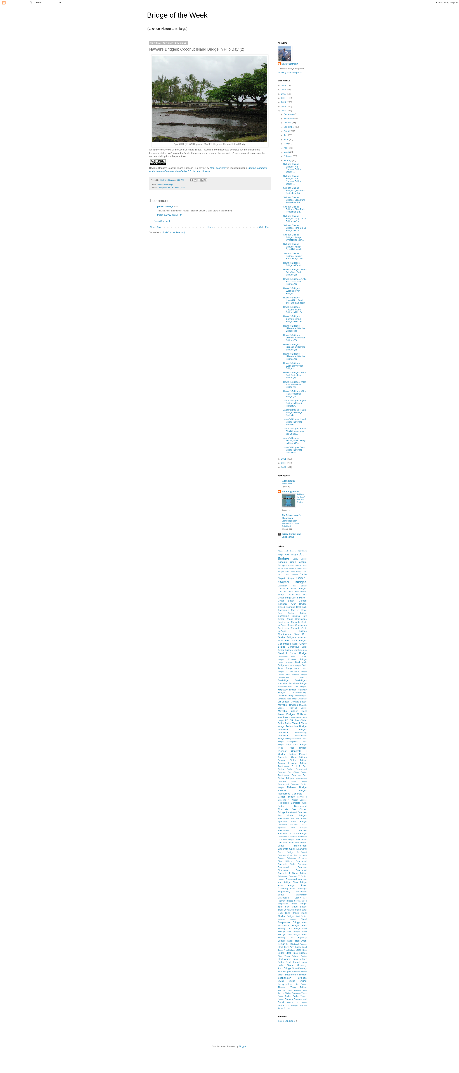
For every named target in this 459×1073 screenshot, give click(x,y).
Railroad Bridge (297, 787)
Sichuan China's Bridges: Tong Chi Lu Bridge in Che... (294, 219)
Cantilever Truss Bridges (292, 588)
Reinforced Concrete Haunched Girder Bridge (292, 842)
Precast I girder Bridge (292, 763)
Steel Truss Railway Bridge (292, 956)
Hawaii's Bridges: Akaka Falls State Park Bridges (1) (295, 282)
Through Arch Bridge (297, 984)
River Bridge (300, 882)
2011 (284, 459)
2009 (284, 467)
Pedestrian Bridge (165, 184)
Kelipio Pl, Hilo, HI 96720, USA (172, 188)
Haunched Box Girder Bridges (292, 686)
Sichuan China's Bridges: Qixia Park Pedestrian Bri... (294, 190)
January (288, 160)
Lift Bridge (302, 699)
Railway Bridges (292, 790)
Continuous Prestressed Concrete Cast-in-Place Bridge (292, 622)
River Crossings (298, 888)
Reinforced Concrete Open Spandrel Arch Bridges (292, 855)
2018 (284, 85)
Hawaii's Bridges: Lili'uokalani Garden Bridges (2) (294, 347)
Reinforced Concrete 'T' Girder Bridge (292, 795)
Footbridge (283, 680)
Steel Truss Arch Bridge (290, 947)
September (289, 127)
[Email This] (191, 180)
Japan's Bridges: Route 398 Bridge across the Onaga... (294, 431)
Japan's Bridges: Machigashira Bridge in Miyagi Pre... (294, 441)
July (286, 135)
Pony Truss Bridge (296, 744)
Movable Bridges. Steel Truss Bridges (292, 712)
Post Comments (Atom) (173, 232)
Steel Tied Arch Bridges (296, 944)
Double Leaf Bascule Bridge (292, 674)
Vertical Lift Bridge (297, 1002)
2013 (284, 106)
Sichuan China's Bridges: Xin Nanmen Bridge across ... (292, 168)
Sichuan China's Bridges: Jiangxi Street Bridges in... (293, 237)
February (288, 156)
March (287, 152)
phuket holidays (165, 206)
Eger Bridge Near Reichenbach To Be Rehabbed (290, 523)
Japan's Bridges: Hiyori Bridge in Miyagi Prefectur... (294, 403)
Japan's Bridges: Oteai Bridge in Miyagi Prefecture (294, 450)
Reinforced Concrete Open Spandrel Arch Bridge (292, 848)
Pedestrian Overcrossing (292, 732)
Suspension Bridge (296, 974)
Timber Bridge (292, 996)
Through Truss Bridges (289, 990)
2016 (284, 94)
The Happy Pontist (291, 491)
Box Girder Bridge (293, 571)
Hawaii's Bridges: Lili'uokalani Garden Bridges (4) (294, 328)
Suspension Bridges (292, 977)
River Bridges (287, 885)
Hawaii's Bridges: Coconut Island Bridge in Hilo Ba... (293, 309)
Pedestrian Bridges (292, 729)
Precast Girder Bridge (292, 760)
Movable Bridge (299, 702)
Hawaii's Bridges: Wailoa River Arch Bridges (293, 366)
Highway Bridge (287, 689)
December (289, 114)
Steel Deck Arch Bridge (289, 910)
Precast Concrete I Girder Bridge (292, 752)
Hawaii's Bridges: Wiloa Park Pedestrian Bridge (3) (294, 375)
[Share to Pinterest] (205, 180)
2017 (284, 89)
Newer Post (155, 227)
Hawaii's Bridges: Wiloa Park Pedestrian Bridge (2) (294, 384)
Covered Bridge (297, 659)
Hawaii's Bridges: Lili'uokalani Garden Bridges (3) (294, 338)
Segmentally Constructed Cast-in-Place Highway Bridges (292, 898)
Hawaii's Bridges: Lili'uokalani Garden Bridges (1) (294, 356)
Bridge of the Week (177, 15)
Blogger (242, 1046)
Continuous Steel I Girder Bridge (292, 651)
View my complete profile (290, 72)
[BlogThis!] (195, 180)
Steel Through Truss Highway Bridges (292, 937)
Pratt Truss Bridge (292, 747)
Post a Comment (162, 221)
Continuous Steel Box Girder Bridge (292, 636)
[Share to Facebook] (202, 180)
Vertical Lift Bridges (288, 1005)
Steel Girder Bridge (292, 914)
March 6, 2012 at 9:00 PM (169, 215)
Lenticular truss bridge (287, 699)
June (286, 139)
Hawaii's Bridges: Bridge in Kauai (292, 264)
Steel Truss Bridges (296, 953)
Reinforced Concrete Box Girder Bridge (292, 809)
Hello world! (287, 484)
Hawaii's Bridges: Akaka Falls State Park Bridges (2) (295, 272)
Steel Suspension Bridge (292, 921)
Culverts (290, 662)
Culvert (281, 662)
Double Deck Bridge (297, 671)
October (288, 122)
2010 (284, 463)
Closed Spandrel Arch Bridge (292, 602)
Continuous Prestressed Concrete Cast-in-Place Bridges (292, 628)
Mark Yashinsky (218, 168)
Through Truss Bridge (292, 987)
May (286, 143)
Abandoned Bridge (287, 551)
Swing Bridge (286, 981)
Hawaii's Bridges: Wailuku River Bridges (291, 291)
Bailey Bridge (300, 559)
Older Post (264, 227)
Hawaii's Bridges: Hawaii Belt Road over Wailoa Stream (294, 300)
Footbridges (301, 680)
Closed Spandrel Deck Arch (292, 607)
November (289, 118)
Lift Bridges (283, 702)
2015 (284, 98)
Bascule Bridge (287, 561)
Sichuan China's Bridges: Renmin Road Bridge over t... (294, 256)
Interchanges (301, 696)
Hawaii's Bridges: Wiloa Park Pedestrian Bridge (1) (294, 394)
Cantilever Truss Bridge (292, 586)
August (287, 131)
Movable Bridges (288, 704)
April (286, 148)
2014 (284, 102)
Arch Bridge (291, 554)
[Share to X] (198, 180)
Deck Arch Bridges (293, 665)
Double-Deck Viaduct (292, 677)
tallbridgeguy (288, 481)
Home (210, 227)
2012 (284, 110)
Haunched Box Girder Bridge (292, 683)
